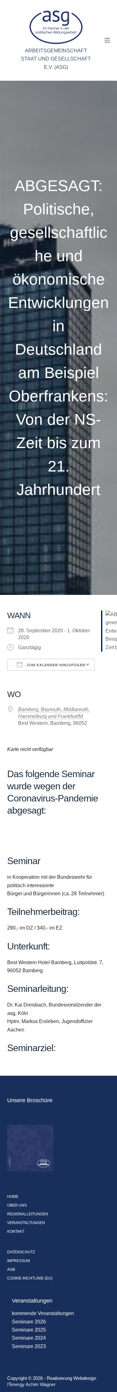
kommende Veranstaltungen (43, 1313)
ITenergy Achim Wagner (31, 1384)
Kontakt (15, 1231)
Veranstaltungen (26, 1223)
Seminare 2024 (29, 1338)
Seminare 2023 (29, 1346)
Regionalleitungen (27, 1214)
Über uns (17, 1205)
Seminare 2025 (29, 1329)
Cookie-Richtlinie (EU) (29, 1278)
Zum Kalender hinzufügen (55, 665)
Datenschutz (21, 1252)
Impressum (18, 1261)
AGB (11, 1269)
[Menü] (107, 40)
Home (12, 1196)
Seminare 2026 (29, 1321)
